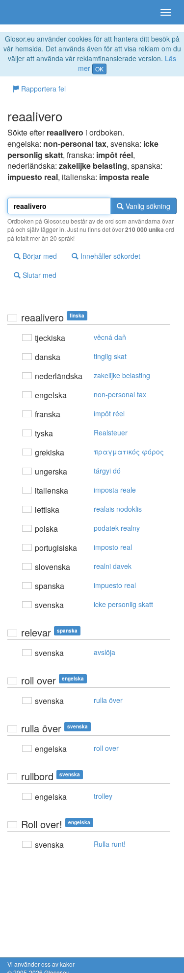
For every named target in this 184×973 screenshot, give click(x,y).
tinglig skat (110, 356)
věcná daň (110, 337)
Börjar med (39, 256)
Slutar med (38, 275)
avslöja (104, 652)
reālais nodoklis (118, 509)
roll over (106, 748)
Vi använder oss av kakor (41, 964)
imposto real (113, 547)
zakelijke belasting (122, 375)
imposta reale (115, 490)
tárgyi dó (107, 470)
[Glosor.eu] (24, 12)
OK (99, 69)
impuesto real (115, 585)
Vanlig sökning (147, 206)
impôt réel (109, 413)
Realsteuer (111, 432)
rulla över (108, 700)
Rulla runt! (110, 844)
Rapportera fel (42, 88)
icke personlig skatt (123, 604)
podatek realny (117, 528)
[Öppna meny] (166, 12)
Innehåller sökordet (109, 256)
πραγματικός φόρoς (129, 451)
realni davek (112, 566)
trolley (103, 796)
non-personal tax (120, 394)
